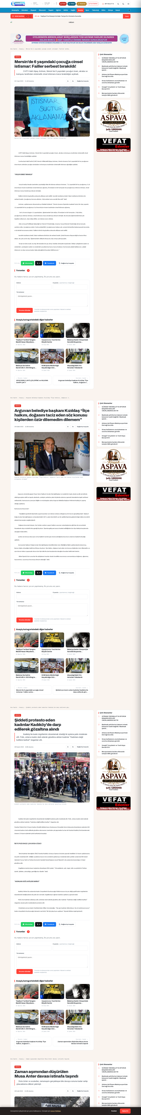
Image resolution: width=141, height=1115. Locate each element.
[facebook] (129, 10)
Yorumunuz (20, 292)
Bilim (103, 10)
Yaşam (50, 10)
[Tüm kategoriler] (128, 4)
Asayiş (80, 10)
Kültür (66, 10)
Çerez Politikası (55, 1111)
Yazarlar (82, 3)
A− (68, 81)
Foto (63, 3)
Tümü (127, 16)
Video (73, 3)
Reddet (114, 1111)
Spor (87, 10)
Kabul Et (125, 1111)
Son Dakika (93, 3)
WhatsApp (28, 263)
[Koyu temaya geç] (123, 4)
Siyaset (33, 10)
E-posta (63, 283)
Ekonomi (42, 10)
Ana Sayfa (13, 49)
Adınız (18, 283)
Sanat (118, 10)
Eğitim (58, 10)
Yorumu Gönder (24, 310)
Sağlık (73, 10)
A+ (73, 81)
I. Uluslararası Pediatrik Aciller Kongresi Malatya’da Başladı (59, 16)
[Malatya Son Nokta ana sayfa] (17, 3)
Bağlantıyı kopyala (83, 81)
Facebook (50, 263)
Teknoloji (95, 10)
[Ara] (118, 4)
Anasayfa (15, 10)
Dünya (110, 10)
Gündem (24, 10)
